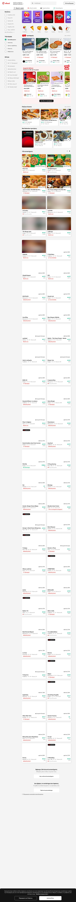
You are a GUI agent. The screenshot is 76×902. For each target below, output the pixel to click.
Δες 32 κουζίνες (9, 32)
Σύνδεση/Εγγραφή (69, 3)
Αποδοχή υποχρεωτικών (42, 894)
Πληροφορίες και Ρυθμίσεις (25, 898)
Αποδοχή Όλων (50, 898)
